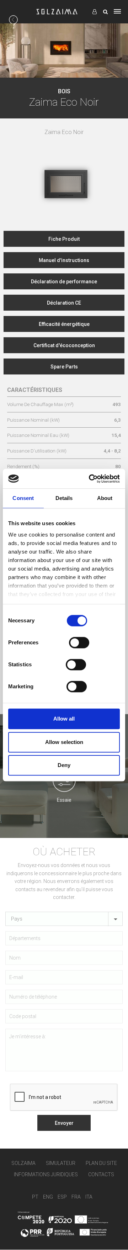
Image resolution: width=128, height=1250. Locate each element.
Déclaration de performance (64, 281)
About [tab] (105, 498)
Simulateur (60, 1163)
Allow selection (64, 742)
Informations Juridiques (46, 1175)
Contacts (101, 1175)
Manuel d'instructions (64, 260)
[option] (64, 171)
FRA (76, 1197)
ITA (88, 1197)
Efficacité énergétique (64, 324)
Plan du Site (101, 1163)
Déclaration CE (64, 303)
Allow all (64, 719)
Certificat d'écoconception (64, 345)
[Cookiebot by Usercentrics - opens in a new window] (90, 478)
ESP (62, 1197)
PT (35, 1197)
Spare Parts (64, 367)
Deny (64, 765)
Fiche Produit (64, 239)
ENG (48, 1197)
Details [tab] (64, 498)
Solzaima (23, 1163)
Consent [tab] (23, 498)
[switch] (79, 642)
